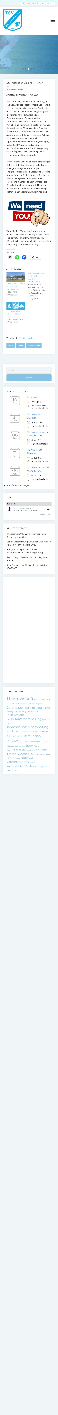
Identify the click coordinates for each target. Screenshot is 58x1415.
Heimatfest (46, 720)
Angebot (39, 704)
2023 (8, 703)
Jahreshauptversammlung (27, 727)
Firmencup (32, 711)
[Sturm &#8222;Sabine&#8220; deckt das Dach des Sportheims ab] (15, 277)
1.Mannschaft (20, 698)
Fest (15, 712)
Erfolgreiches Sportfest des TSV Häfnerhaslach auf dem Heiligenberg (24, 551)
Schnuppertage (12, 746)
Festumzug (21, 712)
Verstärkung (27, 758)
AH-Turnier (29, 703)
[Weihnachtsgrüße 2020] (15, 307)
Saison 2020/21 (22, 736)
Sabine (20, 345)
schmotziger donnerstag (40, 741)
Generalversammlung (24, 719)
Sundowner (33, 397)
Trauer (47, 754)
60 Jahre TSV (42, 699)
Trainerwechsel (18, 754)
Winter (10, 770)
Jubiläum (12, 731)
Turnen (10, 758)
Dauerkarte (42, 707)
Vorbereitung (16, 761)
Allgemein (28, 338)
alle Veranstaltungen (18, 485)
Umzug (17, 758)
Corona (12, 708)
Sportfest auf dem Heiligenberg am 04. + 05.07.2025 (26, 567)
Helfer (10, 345)
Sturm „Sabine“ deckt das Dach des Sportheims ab (15, 286)
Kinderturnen (39, 731)
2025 (13, 704)
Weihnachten (15, 766)
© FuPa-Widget (45, 514)
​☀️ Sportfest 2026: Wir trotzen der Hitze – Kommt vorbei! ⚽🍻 (26, 535)
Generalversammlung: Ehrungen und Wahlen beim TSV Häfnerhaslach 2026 (28, 543)
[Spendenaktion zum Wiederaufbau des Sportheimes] (38, 286)
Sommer (21, 746)
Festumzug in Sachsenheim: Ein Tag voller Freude (27, 559)
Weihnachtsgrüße (37, 766)
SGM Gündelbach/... (30, 510)
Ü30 (16, 770)
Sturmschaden (34, 345)
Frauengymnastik (15, 715)
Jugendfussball (25, 732)
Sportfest (32, 745)
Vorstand (30, 762)
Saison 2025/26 (24, 741)
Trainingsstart (38, 754)
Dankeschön (26, 707)
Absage (20, 703)
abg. (49, 509)
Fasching (9, 712)
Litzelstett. (16, 510)
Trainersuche (40, 750)
